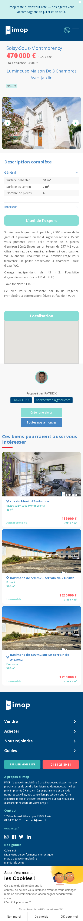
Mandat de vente (14, 862)
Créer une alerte (41, 412)
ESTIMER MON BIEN (22, 764)
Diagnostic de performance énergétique (28, 854)
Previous (7, 123)
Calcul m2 (10, 850)
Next (75, 123)
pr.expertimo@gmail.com (53, 400)
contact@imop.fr (36, 820)
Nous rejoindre (18, 740)
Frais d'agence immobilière (20, 858)
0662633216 (21, 400)
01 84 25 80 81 (60, 764)
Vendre (11, 721)
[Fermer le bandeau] (80, 2)
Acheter (11, 731)
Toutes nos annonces (42, 422)
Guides (10, 750)
